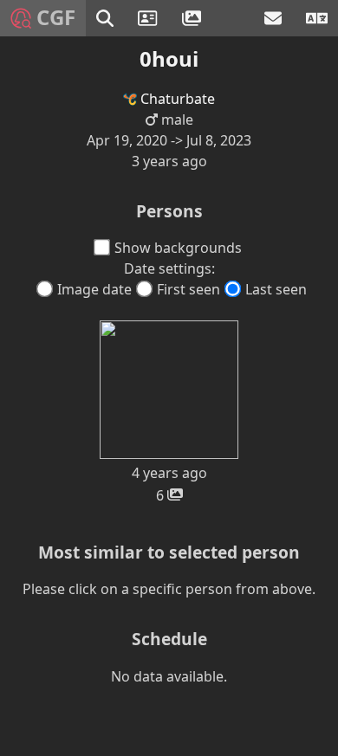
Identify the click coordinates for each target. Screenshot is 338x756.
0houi (169, 58)
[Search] (106, 18)
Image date (94, 289)
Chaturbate (176, 98)
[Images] (194, 18)
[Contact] (275, 18)
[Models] (149, 18)
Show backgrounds (178, 247)
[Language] (317, 18)
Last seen (276, 289)
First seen (188, 289)
